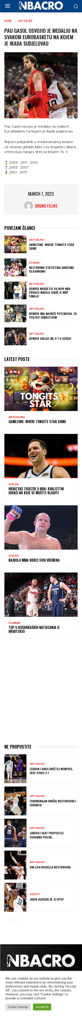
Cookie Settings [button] (18, 1007)
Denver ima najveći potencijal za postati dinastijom (53, 315)
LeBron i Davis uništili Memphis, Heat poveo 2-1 (51, 770)
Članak (34, 263)
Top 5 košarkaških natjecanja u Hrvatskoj (34, 629)
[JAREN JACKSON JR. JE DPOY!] (15, 897)
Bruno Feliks (46, 206)
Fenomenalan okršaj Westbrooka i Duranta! (53, 803)
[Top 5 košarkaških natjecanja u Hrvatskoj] (41, 595)
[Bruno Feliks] (29, 205)
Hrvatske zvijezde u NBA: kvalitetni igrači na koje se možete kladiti (36, 490)
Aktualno (25, 20)
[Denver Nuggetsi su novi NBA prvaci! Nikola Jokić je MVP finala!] (15, 290)
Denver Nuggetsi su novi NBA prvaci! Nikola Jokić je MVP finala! (49, 292)
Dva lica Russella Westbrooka (50, 867)
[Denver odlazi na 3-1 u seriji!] (15, 336)
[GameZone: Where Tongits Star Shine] (15, 244)
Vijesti (35, 894)
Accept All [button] (42, 1007)
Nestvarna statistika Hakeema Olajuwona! (51, 269)
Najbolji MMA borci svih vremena (34, 560)
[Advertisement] (41, 690)
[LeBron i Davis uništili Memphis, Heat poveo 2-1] (15, 768)
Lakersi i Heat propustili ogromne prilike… (47, 835)
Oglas (14, 484)
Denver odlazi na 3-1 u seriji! (50, 338)
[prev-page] (7, 920)
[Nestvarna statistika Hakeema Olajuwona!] (15, 267)
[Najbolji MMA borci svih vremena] (41, 527)
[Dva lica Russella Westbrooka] (15, 865)
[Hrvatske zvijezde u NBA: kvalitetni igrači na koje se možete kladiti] (41, 456)
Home (8, 20)
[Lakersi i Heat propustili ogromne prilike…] (15, 833)
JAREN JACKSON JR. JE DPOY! (47, 899)
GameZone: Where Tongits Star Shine (51, 246)
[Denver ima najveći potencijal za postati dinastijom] (15, 313)
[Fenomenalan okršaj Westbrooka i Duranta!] (15, 800)
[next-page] (14, 920)
